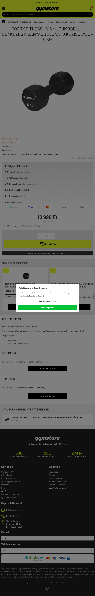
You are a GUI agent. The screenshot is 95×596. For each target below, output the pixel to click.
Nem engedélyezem (47, 301)
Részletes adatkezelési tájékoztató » (31, 296)
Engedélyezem (47, 307)
